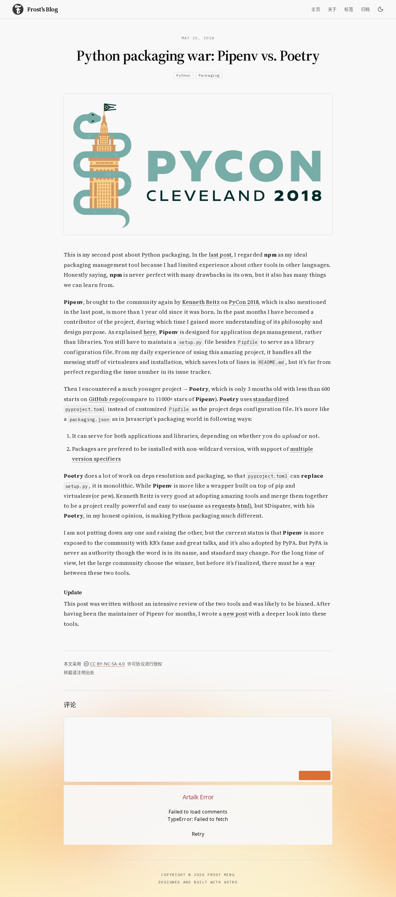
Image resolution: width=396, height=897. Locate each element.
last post (220, 254)
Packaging (209, 75)
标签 (348, 9)
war (310, 563)
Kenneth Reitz (201, 302)
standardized (271, 399)
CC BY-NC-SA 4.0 (107, 664)
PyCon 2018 (244, 302)
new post (235, 613)
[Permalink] (86, 592)
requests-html (231, 506)
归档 (365, 9)
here (150, 332)
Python (183, 75)
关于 (332, 9)
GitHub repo (105, 399)
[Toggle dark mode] (380, 9)
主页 (315, 9)
